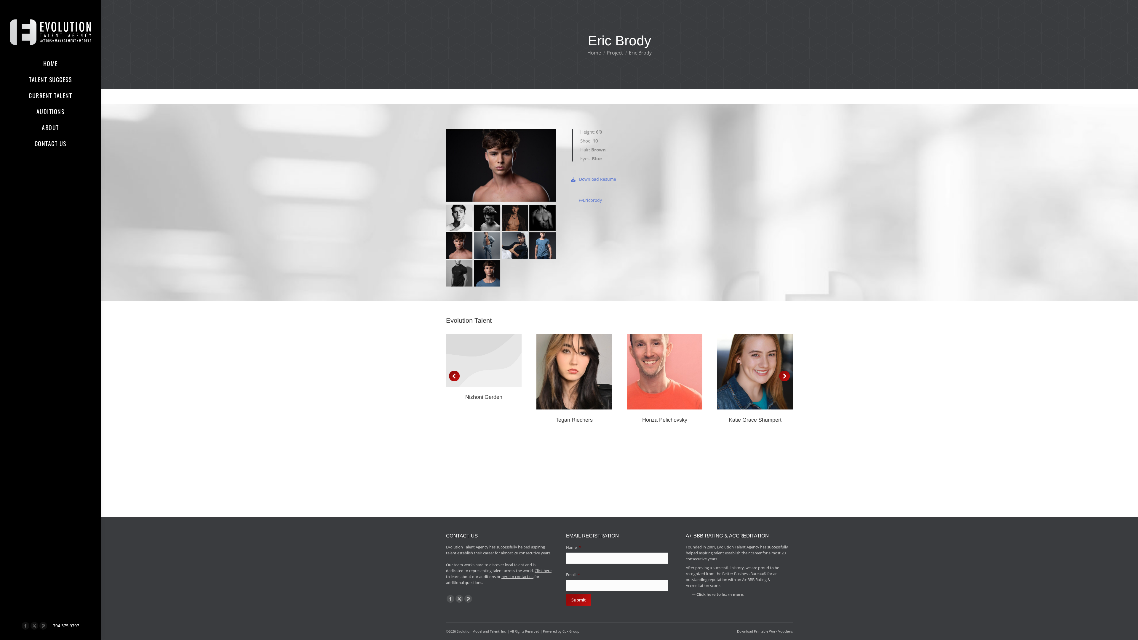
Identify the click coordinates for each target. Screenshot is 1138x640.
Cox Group (570, 631)
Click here (543, 570)
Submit (578, 600)
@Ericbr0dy (590, 200)
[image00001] (542, 218)
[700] (515, 245)
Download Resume (597, 179)
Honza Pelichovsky (664, 420)
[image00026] (459, 245)
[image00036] (459, 218)
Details (483, 360)
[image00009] (515, 218)
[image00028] (487, 273)
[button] (454, 376)
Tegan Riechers (574, 420)
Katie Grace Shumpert (755, 420)
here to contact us (517, 576)
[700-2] (487, 245)
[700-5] (459, 273)
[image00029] (542, 245)
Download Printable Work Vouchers (765, 631)
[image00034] (487, 218)
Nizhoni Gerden (483, 397)
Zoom (566, 371)
